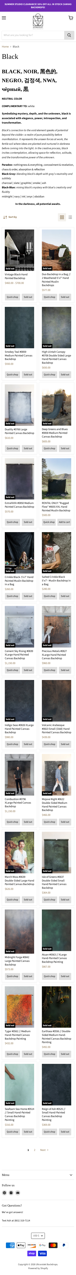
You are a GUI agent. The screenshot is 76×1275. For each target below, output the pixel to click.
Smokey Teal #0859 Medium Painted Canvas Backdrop (18, 355)
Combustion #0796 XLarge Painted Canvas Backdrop (18, 802)
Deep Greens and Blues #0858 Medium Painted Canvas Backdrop (55, 432)
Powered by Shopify (38, 1268)
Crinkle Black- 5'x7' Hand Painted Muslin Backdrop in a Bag (19, 580)
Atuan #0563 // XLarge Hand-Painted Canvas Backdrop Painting (54, 958)
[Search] (69, 35)
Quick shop (12, 297)
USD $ (36, 1235)
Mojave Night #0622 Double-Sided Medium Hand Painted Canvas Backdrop (54, 804)
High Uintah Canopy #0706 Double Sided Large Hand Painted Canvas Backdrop (56, 357)
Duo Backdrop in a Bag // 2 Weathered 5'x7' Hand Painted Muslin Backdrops (56, 279)
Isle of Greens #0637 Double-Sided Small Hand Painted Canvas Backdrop (54, 882)
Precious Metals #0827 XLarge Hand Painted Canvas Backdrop (54, 654)
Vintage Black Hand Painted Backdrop (16, 276)
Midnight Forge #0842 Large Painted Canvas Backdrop (17, 960)
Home (5, 46)
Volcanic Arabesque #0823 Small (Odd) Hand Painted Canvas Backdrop (56, 728)
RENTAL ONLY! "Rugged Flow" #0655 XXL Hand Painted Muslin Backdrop (56, 506)
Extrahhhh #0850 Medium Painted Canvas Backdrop (19, 505)
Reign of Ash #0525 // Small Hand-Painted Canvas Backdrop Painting (53, 1114)
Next (43, 1150)
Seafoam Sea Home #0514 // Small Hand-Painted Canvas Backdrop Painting (19, 1114)
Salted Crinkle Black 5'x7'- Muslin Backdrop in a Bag (56, 580)
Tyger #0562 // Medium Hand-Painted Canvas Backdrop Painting (17, 1034)
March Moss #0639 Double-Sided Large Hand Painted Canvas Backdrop (19, 880)
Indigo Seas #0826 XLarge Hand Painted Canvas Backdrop (19, 728)
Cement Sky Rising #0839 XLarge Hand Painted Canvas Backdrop (19, 654)
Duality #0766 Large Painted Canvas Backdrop (19, 431)
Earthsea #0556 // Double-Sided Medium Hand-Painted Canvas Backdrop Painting (56, 1036)
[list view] (70, 217)
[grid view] (62, 217)
